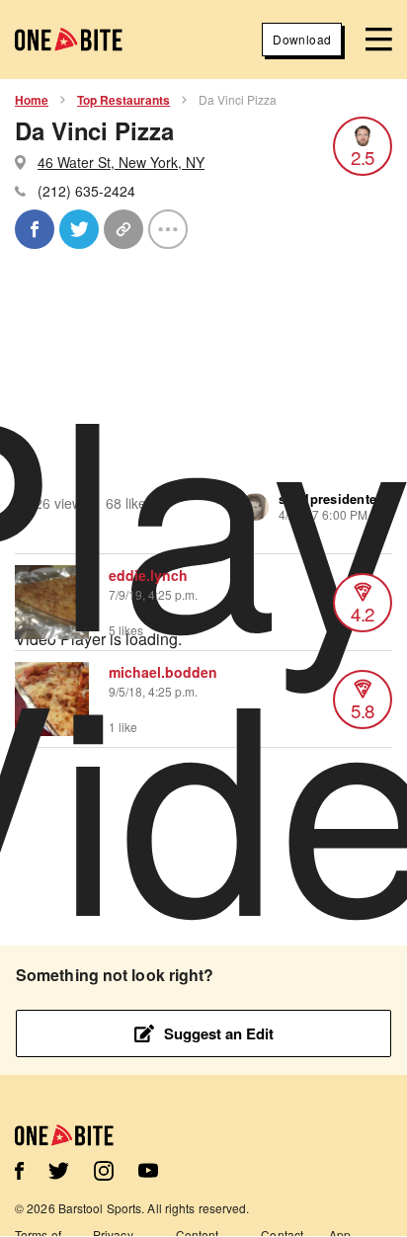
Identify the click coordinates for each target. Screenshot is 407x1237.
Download (302, 39)
